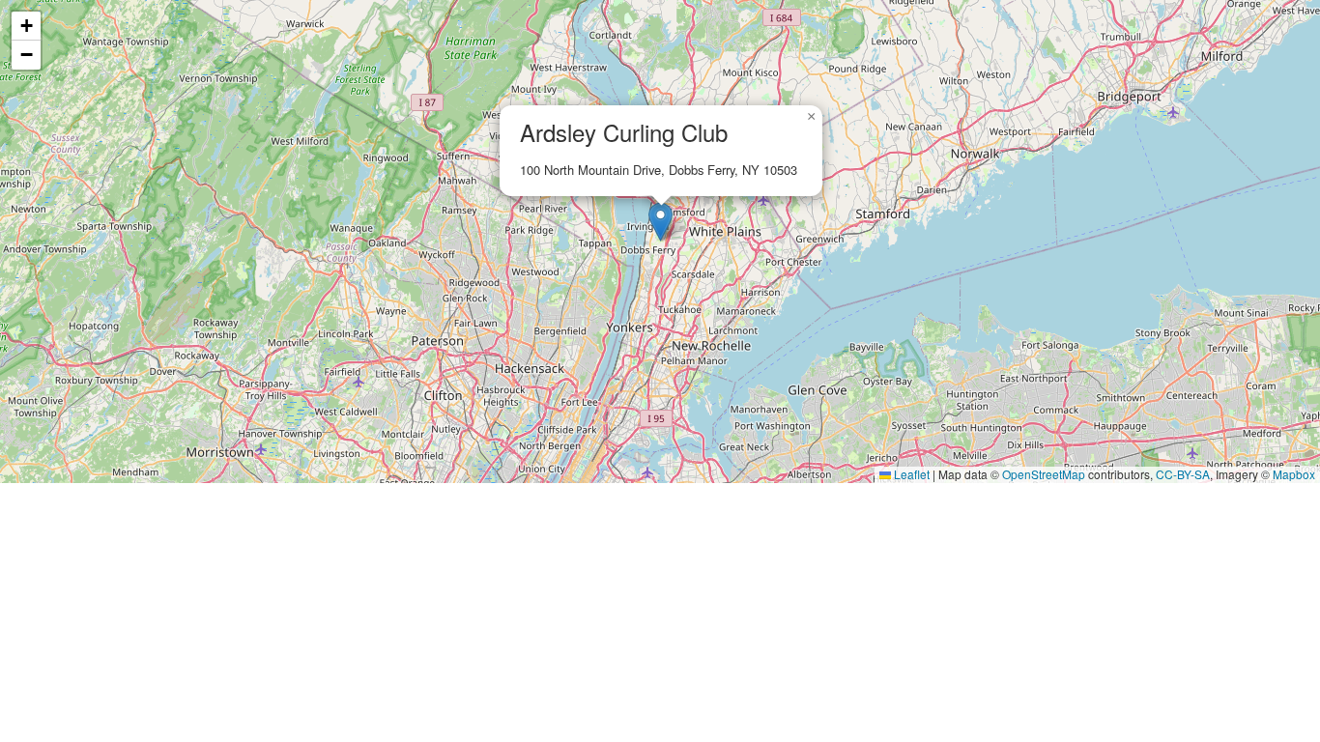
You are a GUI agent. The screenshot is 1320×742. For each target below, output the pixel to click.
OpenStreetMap (1043, 474)
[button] (660, 222)
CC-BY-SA (1183, 474)
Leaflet (910, 474)
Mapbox (1294, 474)
